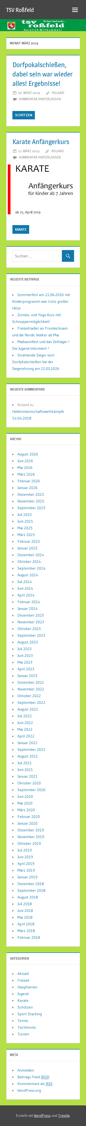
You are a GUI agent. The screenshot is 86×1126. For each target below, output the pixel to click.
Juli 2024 (24, 581)
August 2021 (27, 756)
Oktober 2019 (29, 843)
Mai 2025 (24, 527)
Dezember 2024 (30, 554)
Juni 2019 (25, 856)
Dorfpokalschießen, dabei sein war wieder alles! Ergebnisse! (42, 74)
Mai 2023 (24, 662)
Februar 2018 (28, 937)
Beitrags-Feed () (33, 1076)
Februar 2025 (28, 541)
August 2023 (27, 642)
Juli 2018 (24, 903)
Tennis (22, 1020)
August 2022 (27, 709)
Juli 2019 (24, 850)
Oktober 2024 (29, 561)
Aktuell (23, 973)
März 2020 (26, 809)
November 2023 (30, 621)
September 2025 (31, 507)
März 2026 (26, 474)
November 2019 (30, 836)
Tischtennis (26, 1027)
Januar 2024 (27, 608)
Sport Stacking (29, 1013)
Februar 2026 (28, 480)
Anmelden (25, 1070)
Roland (58, 92)
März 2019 (26, 870)
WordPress (42, 1115)
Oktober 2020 (29, 783)
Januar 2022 (27, 742)
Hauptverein (27, 987)
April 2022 (25, 736)
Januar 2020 (27, 823)
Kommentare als (35, 1083)
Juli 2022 (24, 715)
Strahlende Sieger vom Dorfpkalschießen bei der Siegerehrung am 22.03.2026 (35, 362)
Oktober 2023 (29, 628)
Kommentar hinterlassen (40, 99)
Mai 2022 (24, 729)
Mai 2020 (24, 803)
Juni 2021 (25, 769)
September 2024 (31, 568)
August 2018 (27, 897)
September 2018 (31, 890)
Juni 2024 (25, 588)
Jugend (22, 993)
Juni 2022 (25, 722)
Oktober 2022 (29, 695)
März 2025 (26, 534)
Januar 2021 (27, 776)
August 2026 (27, 454)
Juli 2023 (24, 648)
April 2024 (26, 595)
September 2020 (31, 789)
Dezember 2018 (30, 883)
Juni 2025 (25, 521)
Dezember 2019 (30, 830)
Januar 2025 (27, 548)
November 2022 (30, 689)
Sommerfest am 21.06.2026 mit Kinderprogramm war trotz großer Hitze (41, 301)
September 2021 (31, 749)
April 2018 (25, 924)
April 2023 (25, 668)
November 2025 (30, 501)
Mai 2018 (24, 917)
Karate (21, 229)
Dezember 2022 (30, 682)
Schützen (23, 115)
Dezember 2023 (30, 615)
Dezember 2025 (30, 494)
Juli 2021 (24, 762)
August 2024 (27, 574)
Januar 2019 (27, 877)
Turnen (23, 1034)
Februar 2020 (28, 816)
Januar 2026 (27, 487)
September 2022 (31, 702)
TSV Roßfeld (20, 9)
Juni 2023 (25, 655)
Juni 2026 (25, 460)
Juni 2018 (25, 910)
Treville (64, 1115)
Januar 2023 (27, 675)
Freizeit (23, 980)
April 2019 (25, 863)
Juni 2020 (25, 796)
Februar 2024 (28, 601)
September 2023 (31, 635)
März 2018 (26, 930)
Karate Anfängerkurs (40, 142)
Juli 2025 (24, 514)
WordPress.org (29, 1090)
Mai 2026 (24, 467)
